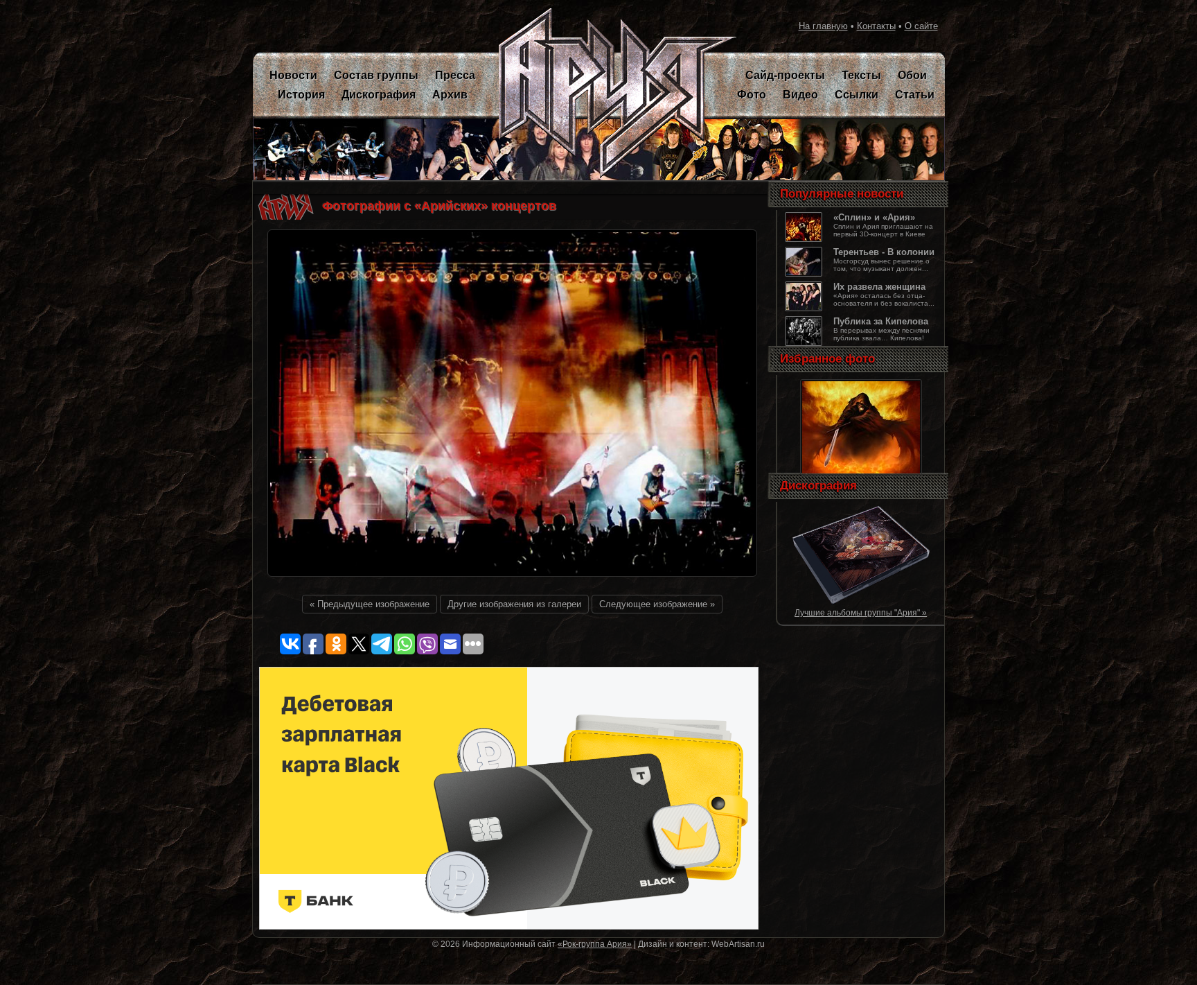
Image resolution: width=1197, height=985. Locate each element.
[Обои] (861, 474)
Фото (751, 95)
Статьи (914, 95)
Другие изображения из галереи (514, 604)
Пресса (455, 75)
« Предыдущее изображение (369, 604)
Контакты (876, 26)
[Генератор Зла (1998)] (861, 602)
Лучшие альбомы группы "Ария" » (861, 613)
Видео (800, 95)
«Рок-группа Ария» (595, 943)
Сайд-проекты (785, 75)
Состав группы (376, 75)
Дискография (379, 95)
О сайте (921, 26)
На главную (823, 26)
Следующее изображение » (657, 604)
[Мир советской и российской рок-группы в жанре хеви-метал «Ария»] (609, 93)
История (301, 95)
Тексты (861, 75)
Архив (450, 95)
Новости (293, 75)
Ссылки (856, 95)
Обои (912, 75)
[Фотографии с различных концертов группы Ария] (512, 580)
